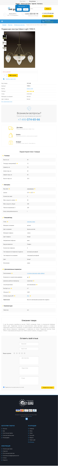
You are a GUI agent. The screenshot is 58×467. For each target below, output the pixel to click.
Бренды (18, 3)
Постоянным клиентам (8, 453)
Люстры (5, 428)
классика (29, 221)
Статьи (4, 457)
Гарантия (34, 3)
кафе (39, 273)
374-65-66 (48, 13)
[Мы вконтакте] (26, 419)
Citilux (31, 431)
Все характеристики (6, 101)
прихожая (34, 273)
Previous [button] (5, 32)
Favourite (32, 435)
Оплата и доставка (26, 3)
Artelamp (32, 428)
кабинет (43, 273)
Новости (5, 460)
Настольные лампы (8, 433)
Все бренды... (31, 442)
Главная (4, 25)
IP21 (28, 296)
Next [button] (5, 52)
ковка (33, 221)
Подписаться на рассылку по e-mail (14, 387)
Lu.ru (30, 416)
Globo (31, 433)
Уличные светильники (8, 435)
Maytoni (31, 437)
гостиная (29, 273)
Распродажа (6, 437)
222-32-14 (31, 14)
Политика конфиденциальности (11, 455)
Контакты (40, 3)
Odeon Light (30, 88)
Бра (4, 431)
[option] (4, 37)
